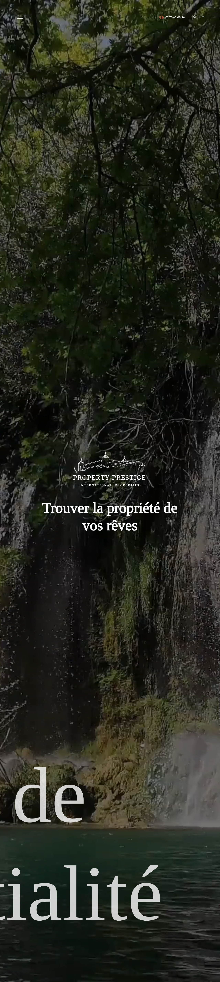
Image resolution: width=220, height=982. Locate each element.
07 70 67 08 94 (175, 17)
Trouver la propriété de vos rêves (110, 516)
